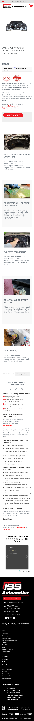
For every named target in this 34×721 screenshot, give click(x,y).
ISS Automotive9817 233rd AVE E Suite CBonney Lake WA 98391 (14, 606)
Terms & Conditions (7, 676)
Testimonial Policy (7, 678)
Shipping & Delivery (7, 669)
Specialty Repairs (6, 638)
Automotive (5, 633)
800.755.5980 (13, 598)
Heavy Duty (5, 636)
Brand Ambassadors (7, 649)
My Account (5, 659)
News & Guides (6, 645)
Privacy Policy (5, 673)
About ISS (4, 642)
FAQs (3, 647)
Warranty (19, 374)
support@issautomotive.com (15, 602)
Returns (26, 374)
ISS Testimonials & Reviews (9, 640)
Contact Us (6, 529)
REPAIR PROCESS (8, 374)
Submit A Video (6, 651)
